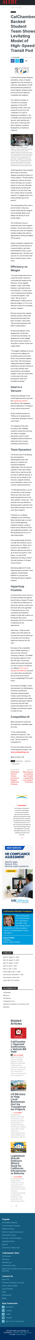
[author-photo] (12, 1055)
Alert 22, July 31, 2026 (10, 966)
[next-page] (15, 1205)
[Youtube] (3, 1317)
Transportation (15, 763)
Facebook (9, 1307)
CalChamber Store (9, 1001)
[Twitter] (17, 61)
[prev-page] (12, 1205)
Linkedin (9, 1311)
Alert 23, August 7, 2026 (10, 963)
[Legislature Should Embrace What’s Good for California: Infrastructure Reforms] (18, 1147)
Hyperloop (27, 761)
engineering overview (20, 401)
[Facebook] (13, 61)
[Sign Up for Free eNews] (3, 1321)
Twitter (8, 1314)
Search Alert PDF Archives (11, 980)
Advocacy (6, 995)
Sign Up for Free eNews (15, 1321)
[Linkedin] (22, 61)
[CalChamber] (22, 796)
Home (12, 7)
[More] (26, 61)
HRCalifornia (7, 998)
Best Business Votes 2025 (11, 977)
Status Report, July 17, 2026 (12, 972)
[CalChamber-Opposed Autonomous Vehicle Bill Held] (18, 1033)
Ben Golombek (18, 1055)
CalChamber (15, 57)
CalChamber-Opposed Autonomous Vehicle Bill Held (18, 1046)
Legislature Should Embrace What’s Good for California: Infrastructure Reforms (18, 1164)
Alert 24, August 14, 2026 (11, 960)
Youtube (9, 1318)
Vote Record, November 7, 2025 (13, 974)
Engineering (19, 761)
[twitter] (22, 837)
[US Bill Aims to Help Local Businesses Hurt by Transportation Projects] (18, 1085)
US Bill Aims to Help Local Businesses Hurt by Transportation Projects (18, 1102)
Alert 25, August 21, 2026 (11, 957)
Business (19, 7)
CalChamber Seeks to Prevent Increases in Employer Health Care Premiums (15, 778)
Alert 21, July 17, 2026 (10, 969)
